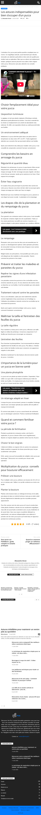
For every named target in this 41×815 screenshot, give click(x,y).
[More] (20, 23)
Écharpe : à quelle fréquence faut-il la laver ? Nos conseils (20, 589)
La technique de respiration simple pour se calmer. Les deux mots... (26, 652)
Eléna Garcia (4, 634)
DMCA (37, 807)
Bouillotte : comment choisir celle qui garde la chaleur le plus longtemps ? (34, 589)
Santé (2, 781)
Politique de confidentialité (27, 807)
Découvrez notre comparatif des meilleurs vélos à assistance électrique (25, 643)
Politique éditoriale (13, 807)
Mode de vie (4, 787)
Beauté (3, 795)
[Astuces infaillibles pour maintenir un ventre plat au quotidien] (20, 614)
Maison (3, 790)
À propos (4, 807)
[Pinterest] (12, 23)
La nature (3, 793)
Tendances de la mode (7, 798)
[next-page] (22, 594)
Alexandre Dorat (6, 18)
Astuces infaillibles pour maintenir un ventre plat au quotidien (20, 630)
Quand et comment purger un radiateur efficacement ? (33, 542)
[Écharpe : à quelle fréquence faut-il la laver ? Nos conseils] (20, 582)
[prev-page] (19, 594)
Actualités (7, 6)
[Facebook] (3, 23)
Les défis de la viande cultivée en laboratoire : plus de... (22, 688)
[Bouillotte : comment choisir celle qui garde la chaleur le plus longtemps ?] (34, 582)
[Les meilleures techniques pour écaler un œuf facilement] (5, 673)
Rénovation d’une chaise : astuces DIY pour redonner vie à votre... (26, 697)
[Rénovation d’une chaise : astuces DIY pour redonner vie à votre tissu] (5, 701)
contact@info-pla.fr (24, 736)
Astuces (3, 784)
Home (2, 6)
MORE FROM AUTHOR (26, 574)
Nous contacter (15, 810)
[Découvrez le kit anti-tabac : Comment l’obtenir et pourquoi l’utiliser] (5, 683)
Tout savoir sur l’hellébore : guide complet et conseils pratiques (8, 542)
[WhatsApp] (16, 23)
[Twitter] (7, 23)
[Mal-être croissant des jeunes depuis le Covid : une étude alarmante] (7, 582)
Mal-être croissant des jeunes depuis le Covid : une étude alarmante (7, 589)
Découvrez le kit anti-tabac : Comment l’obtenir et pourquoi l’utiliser (24, 679)
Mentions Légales (25, 810)
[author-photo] (20, 554)
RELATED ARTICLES (13, 574)
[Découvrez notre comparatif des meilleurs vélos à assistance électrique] (5, 647)
